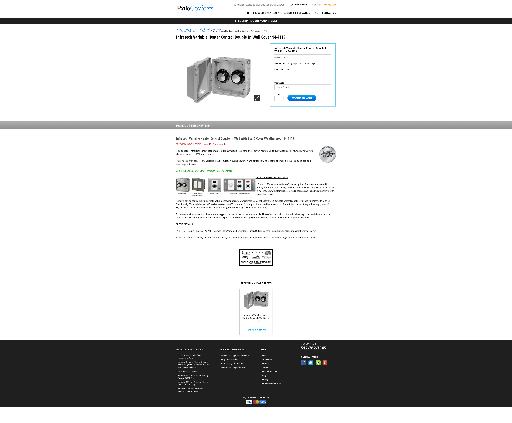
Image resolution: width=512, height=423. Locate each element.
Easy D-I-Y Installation (230, 359)
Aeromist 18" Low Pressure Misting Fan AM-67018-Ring (193, 376)
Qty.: (279, 94)
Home (178, 29)
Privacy (265, 379)
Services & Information (296, 12)
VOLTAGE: (279, 83)
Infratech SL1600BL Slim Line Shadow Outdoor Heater (190, 390)
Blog (264, 375)
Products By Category (266, 12)
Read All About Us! (270, 371)
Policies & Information (271, 383)
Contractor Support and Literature (236, 355)
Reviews (265, 363)
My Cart (332, 4)
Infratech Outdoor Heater (194, 31)
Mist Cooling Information (232, 363)
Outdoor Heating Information (234, 367)
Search (317, 4)
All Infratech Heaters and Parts (205, 29)
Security (265, 367)
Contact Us (329, 12)
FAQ (316, 12)
